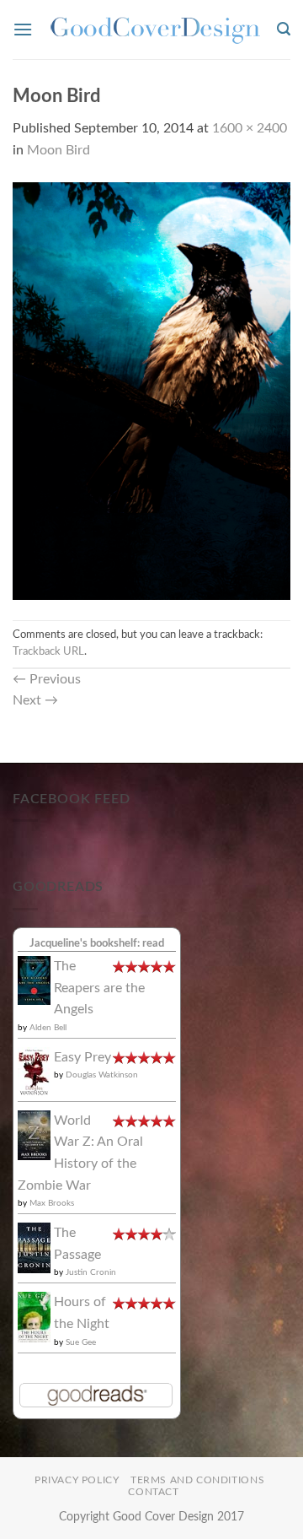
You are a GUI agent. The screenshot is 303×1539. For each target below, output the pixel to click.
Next (35, 700)
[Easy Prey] (34, 1071)
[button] (23, 29)
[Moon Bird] (151, 390)
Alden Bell (47, 1027)
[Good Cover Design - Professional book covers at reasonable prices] (154, 30)
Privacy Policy (77, 1480)
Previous (47, 679)
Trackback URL (48, 651)
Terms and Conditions (197, 1480)
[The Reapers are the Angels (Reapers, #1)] (34, 979)
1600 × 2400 (249, 128)
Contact (153, 1492)
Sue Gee (81, 1342)
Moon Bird (58, 150)
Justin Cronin (91, 1272)
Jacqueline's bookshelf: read (96, 943)
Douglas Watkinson (102, 1075)
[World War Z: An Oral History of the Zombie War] (34, 1135)
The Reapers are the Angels (99, 987)
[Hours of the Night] (34, 1317)
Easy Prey (82, 1057)
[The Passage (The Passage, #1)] (34, 1247)
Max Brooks (51, 1203)
